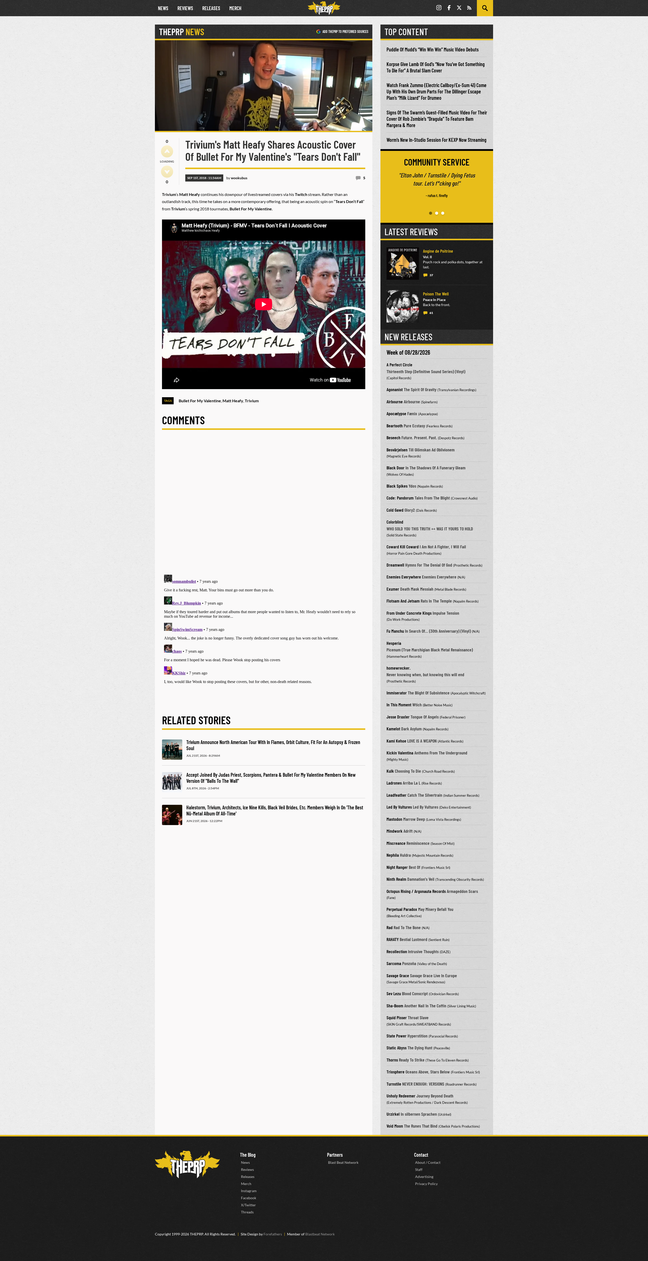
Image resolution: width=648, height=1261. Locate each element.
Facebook (248, 1198)
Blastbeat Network (320, 1234)
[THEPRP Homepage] (324, 8)
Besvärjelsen (397, 449)
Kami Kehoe (396, 741)
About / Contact (427, 1162)
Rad (390, 927)
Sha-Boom (395, 1005)
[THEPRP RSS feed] (469, 8)
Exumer (393, 589)
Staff (418, 1169)
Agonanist (395, 389)
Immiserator (397, 692)
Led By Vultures (399, 807)
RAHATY (393, 939)
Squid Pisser (397, 1017)
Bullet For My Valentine (200, 400)
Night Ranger (397, 867)
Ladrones (394, 783)
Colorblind (395, 522)
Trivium (252, 400)
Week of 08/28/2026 (408, 352)
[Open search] (485, 8)
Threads (247, 1212)
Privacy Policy (426, 1184)
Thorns (392, 1060)
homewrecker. (399, 668)
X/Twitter (248, 1205)
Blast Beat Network (343, 1162)
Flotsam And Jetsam (403, 601)
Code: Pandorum (400, 498)
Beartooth (395, 425)
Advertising (424, 1176)
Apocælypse (396, 413)
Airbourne (395, 401)
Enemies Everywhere (404, 576)
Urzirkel (393, 1114)
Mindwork (394, 831)
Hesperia (394, 643)
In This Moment (399, 704)
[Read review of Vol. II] (403, 263)
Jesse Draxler (398, 716)
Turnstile (394, 1084)
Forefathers (273, 1234)
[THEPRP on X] (459, 8)
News (163, 8)
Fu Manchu (395, 631)
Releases (211, 8)
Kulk (390, 771)
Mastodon (394, 819)
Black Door (395, 467)
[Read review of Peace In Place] (403, 306)
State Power (397, 1035)
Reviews (185, 8)
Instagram (249, 1191)
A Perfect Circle (399, 364)
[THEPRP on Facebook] (449, 8)
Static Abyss (397, 1047)
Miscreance (396, 843)
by (236, 178)
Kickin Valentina (400, 752)
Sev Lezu (394, 993)
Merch (235, 8)
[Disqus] (263, 506)
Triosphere (395, 1071)
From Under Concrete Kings (409, 613)
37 (431, 275)
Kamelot (393, 728)
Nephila (393, 855)
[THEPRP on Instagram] (439, 8)
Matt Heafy (232, 400)
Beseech (393, 437)
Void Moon (395, 1126)
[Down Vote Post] (167, 172)
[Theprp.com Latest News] (187, 1164)
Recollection (397, 951)
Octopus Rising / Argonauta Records (416, 891)
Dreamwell (395, 565)
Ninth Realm (396, 879)
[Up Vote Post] (167, 151)
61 (431, 313)
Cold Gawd (395, 510)
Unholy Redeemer (401, 1095)
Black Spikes (397, 486)
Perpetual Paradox (402, 909)
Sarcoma (394, 963)
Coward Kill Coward (403, 546)
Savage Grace (398, 975)
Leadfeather (397, 795)
